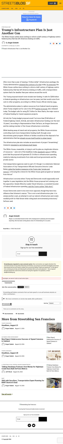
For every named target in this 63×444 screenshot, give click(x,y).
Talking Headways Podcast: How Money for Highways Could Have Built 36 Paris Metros (22, 368)
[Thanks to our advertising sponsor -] (31, 18)
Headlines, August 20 (10, 353)
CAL (12, 8)
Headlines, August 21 (10, 325)
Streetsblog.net (6, 27)
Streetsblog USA (7, 364)
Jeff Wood (8, 372)
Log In (51, 3)
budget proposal (41, 109)
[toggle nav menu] (60, 3)
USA (16, 8)
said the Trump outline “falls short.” (40, 186)
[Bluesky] (33, 425)
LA (20, 8)
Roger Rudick (9, 328)
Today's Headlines (6, 323)
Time (55, 102)
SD (23, 8)
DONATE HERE (5, 8)
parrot (47, 152)
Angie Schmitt (13, 43)
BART (3, 378)
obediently (41, 152)
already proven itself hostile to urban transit (35, 138)
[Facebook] (29, 425)
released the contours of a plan (30, 85)
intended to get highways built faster (24, 145)
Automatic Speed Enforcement (10, 337)
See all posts (6, 394)
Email (18, 253)
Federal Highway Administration (21, 364)
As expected (51, 85)
